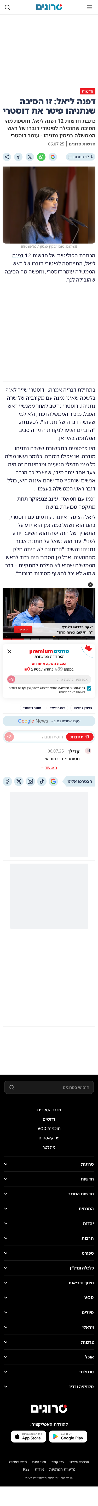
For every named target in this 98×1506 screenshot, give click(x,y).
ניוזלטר (49, 1147)
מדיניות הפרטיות (62, 1469)
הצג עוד (51, 767)
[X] (30, 157)
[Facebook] (18, 157)
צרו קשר (57, 1461)
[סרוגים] (49, 1409)
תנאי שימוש (18, 1461)
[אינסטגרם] (30, 781)
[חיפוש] (7, 7)
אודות (39, 1469)
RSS (26, 1469)
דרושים (49, 1119)
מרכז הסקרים (49, 1110)
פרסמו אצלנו (79, 1461)
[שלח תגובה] (9, 737)
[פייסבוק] (7, 781)
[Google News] (53, 781)
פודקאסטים (49, 1138)
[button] (90, 584)
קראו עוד (23, 629)
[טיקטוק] (42, 781)
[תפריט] (89, 7)
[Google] (53, 157)
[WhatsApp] (41, 157)
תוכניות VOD (49, 1128)
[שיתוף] (7, 157)
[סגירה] (9, 651)
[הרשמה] (11, 679)
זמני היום (39, 1461)
